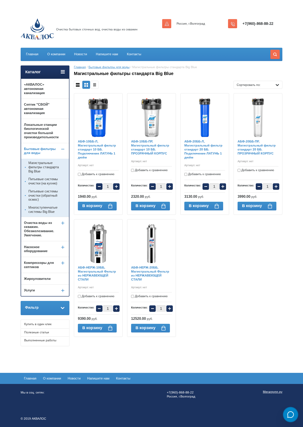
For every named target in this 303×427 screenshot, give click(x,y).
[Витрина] (86, 85)
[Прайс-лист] (94, 85)
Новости (80, 54)
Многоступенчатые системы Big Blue (42, 210)
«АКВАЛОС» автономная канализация (34, 89)
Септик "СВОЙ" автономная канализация (36, 109)
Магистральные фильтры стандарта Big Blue (43, 167)
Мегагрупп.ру (272, 391)
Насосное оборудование (35, 249)
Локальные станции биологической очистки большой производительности (41, 131)
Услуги (29, 290)
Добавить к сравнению (97, 174)
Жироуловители (37, 279)
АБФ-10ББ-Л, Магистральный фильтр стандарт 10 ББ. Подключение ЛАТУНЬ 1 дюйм (97, 149)
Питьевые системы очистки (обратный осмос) (43, 195)
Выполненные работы (40, 340)
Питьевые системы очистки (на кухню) (43, 181)
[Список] (78, 85)
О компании (56, 54)
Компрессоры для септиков (39, 265)
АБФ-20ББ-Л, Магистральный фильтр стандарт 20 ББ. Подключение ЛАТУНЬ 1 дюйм (203, 149)
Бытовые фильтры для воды (109, 67)
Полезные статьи (36, 332)
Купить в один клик (37, 324)
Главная (32, 54)
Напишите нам (107, 54)
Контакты (134, 54)
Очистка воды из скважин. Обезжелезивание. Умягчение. (39, 229)
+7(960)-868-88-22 (257, 24)
